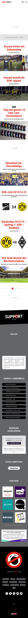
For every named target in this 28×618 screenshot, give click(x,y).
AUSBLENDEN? (15, 297)
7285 (16, 572)
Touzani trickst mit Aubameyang (14, 48)
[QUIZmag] (20, 504)
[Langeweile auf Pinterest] (21, 593)
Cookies (23, 584)
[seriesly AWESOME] (20, 491)
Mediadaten (13, 581)
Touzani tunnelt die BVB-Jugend (14, 79)
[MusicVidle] (7, 504)
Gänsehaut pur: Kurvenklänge (14, 164)
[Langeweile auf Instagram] (14, 593)
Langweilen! (14, 468)
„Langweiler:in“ (9, 440)
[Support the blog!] (14, 317)
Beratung (6, 584)
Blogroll (6, 578)
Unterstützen (21, 578)
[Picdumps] (7, 517)
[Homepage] (10, 2)
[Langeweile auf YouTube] (17, 593)
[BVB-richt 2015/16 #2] (14, 207)
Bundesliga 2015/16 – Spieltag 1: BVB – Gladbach (14, 224)
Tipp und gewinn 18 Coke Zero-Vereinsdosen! (14, 113)
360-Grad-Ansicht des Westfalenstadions (14, 259)
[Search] (26, 2)
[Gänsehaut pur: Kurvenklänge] (14, 179)
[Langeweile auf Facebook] (6, 593)
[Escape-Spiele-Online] (20, 517)
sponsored (22, 581)
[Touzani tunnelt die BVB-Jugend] (14, 93)
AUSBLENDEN (16, 26)
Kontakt (5, 581)
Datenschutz (14, 584)
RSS (14, 587)
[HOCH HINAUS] (14, 603)
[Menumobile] (22, 2)
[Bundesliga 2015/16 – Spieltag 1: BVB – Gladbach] (14, 242)
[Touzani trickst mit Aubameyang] (14, 63)
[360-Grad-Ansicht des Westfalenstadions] (14, 274)
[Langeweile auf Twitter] (10, 593)
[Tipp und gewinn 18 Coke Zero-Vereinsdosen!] (14, 130)
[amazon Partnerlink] (7, 491)
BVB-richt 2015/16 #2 (14, 192)
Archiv (13, 578)
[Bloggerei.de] (14, 613)
